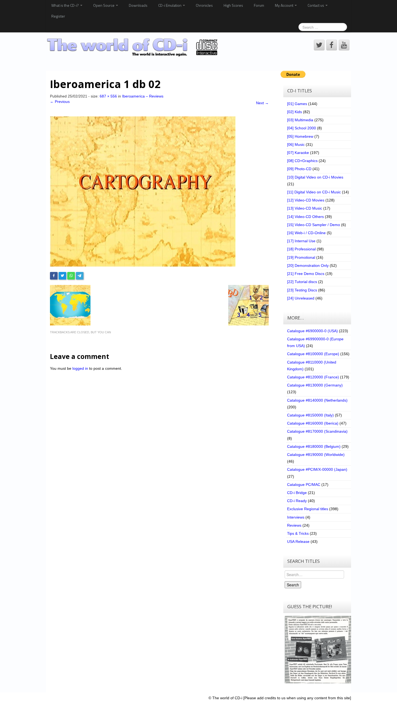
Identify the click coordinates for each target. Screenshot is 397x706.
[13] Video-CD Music (304, 208)
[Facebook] (54, 276)
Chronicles (204, 5)
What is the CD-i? (65, 5)
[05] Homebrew (300, 136)
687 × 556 (108, 96)
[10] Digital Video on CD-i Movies (315, 177)
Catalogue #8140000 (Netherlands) (317, 400)
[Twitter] (62, 276)
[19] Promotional (301, 257)
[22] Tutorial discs (302, 282)
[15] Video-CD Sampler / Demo (313, 225)
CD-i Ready (297, 501)
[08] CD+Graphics (302, 161)
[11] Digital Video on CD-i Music (314, 192)
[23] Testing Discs (302, 290)
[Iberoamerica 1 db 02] (142, 191)
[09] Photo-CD (299, 169)
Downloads (138, 5)
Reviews (294, 525)
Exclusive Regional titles (307, 509)
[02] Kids (294, 112)
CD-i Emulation (170, 5)
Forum (259, 5)
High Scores (233, 5)
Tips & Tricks (298, 533)
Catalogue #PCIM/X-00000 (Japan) (317, 469)
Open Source (104, 5)
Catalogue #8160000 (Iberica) (312, 423)
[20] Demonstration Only (308, 265)
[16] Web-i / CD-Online (306, 233)
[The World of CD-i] (133, 47)
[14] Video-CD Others (305, 216)
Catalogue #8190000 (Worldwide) (316, 454)
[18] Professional (301, 249)
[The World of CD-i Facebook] (331, 45)
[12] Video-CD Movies (305, 200)
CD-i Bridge (297, 492)
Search (293, 584)
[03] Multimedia (300, 120)
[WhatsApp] (71, 276)
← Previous (60, 101)
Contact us (316, 5)
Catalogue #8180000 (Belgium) (314, 446)
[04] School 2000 (301, 128)
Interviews (295, 517)
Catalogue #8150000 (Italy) (310, 415)
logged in (80, 368)
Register (58, 16)
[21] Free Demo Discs (305, 273)
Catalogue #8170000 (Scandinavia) (317, 431)
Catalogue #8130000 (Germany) (315, 385)
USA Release (298, 541)
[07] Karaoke (298, 152)
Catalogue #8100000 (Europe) (313, 354)
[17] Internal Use (301, 241)
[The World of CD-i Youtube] (344, 45)
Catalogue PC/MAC (303, 484)
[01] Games (297, 104)
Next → (262, 103)
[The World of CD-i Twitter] (319, 45)
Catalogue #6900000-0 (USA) (312, 331)
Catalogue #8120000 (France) (313, 377)
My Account (284, 5)
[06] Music (296, 144)
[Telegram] (79, 276)
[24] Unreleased (300, 298)
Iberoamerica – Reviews (142, 96)
